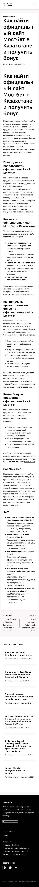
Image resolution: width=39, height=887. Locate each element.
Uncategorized (9, 16)
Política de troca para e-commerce (15, 851)
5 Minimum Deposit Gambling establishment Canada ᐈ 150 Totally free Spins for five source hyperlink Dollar (18, 746)
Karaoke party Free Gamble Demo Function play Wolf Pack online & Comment (19, 674)
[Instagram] (10, 867)
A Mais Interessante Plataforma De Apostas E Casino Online (29, 623)
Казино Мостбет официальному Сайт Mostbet (15, 770)
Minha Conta (7, 842)
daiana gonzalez (13, 659)
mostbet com (29, 462)
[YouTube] (16, 867)
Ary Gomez (9, 64)
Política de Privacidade (10, 845)
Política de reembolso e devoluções (15, 848)
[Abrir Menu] (35, 4)
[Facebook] (4, 867)
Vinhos (5, 836)
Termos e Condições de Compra (14, 854)
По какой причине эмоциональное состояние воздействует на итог (19, 696)
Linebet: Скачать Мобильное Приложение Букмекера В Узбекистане (9, 623)
